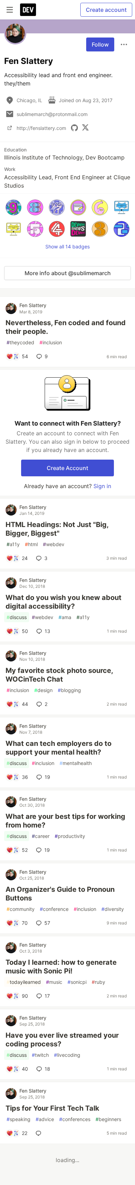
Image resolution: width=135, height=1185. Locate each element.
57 (47, 923)
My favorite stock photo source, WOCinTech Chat (59, 674)
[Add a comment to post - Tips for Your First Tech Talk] (40, 1133)
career (41, 836)
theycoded (20, 342)
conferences (74, 1119)
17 (47, 996)
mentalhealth (76, 763)
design (43, 690)
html (31, 544)
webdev (53, 544)
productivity (70, 836)
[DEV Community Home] (28, 10)
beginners (108, 1119)
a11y (13, 544)
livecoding (67, 1055)
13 (47, 631)
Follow (100, 44)
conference (54, 909)
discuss (17, 617)
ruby (98, 982)
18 (47, 1069)
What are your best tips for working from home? (65, 820)
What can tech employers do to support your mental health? (58, 747)
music (54, 982)
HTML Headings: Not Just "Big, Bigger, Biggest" (57, 528)
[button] (13, 207)
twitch (40, 1055)
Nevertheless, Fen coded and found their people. (66, 327)
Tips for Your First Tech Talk (52, 1108)
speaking (18, 1119)
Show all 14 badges (67, 246)
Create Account (67, 467)
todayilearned (24, 982)
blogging (69, 690)
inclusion (50, 342)
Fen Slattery (32, 305)
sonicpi (77, 982)
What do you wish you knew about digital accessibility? (64, 601)
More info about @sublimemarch (68, 273)
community (21, 909)
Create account (106, 9)
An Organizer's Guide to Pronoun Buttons (60, 893)
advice (45, 1119)
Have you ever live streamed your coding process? (62, 1039)
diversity (112, 909)
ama (64, 617)
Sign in (102, 486)
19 (47, 777)
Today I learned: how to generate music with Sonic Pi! (61, 966)
